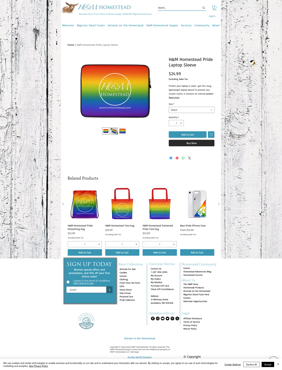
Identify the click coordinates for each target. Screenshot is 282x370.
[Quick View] (85, 204)
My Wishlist (156, 282)
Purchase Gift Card (160, 285)
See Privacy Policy (38, 366)
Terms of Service (191, 321)
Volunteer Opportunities (195, 301)
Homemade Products (193, 287)
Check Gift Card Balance (162, 289)
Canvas (123, 275)
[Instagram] (158, 318)
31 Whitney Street (159, 299)
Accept (267, 364)
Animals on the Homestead (196, 291)
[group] (141, 221)
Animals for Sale (128, 269)
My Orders (156, 278)
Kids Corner (125, 293)
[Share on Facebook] (171, 158)
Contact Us (156, 268)
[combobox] (191, 110)
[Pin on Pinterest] (177, 158)
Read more (174, 97)
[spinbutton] (176, 123)
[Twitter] (167, 318)
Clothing (124, 279)
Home (71, 44)
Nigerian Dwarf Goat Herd (196, 294)
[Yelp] (177, 318)
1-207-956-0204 (159, 272)
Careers (187, 297)
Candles (123, 272)
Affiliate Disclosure (192, 318)
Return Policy (190, 328)
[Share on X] (189, 158)
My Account (156, 275)
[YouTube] (162, 318)
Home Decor (126, 289)
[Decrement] (171, 123)
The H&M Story (190, 284)
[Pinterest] (172, 318)
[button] (215, 7)
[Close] (278, 364)
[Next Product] (219, 204)
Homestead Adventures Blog (197, 271)
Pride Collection (127, 299)
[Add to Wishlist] (211, 134)
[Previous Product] (63, 204)
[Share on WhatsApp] (183, 158)
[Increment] (181, 123)
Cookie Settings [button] (233, 364)
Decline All (251, 364)
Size (171, 104)
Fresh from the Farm (130, 282)
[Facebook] (153, 318)
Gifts (122, 286)
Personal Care (126, 296)
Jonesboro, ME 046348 (162, 302)
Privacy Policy (190, 325)
